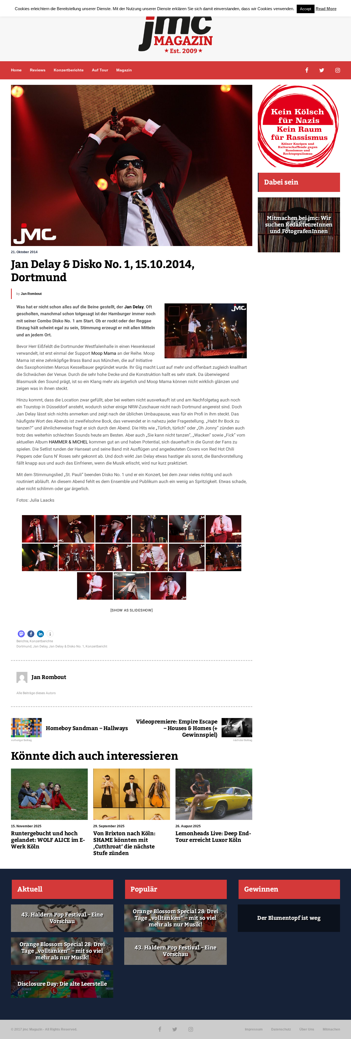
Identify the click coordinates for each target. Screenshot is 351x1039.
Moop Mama (103, 353)
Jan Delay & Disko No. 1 (66, 646)
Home (16, 70)
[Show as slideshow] (131, 610)
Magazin (124, 70)
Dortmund (24, 646)
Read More (326, 8)
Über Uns (306, 1029)
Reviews (38, 70)
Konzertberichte (69, 70)
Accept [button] (305, 9)
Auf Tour (100, 70)
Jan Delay (133, 306)
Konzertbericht (96, 646)
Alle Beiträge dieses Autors (36, 693)
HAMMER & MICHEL (69, 442)
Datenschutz (281, 1029)
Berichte (22, 641)
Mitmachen (331, 1029)
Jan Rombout (31, 294)
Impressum (254, 1029)
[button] (21, 633)
